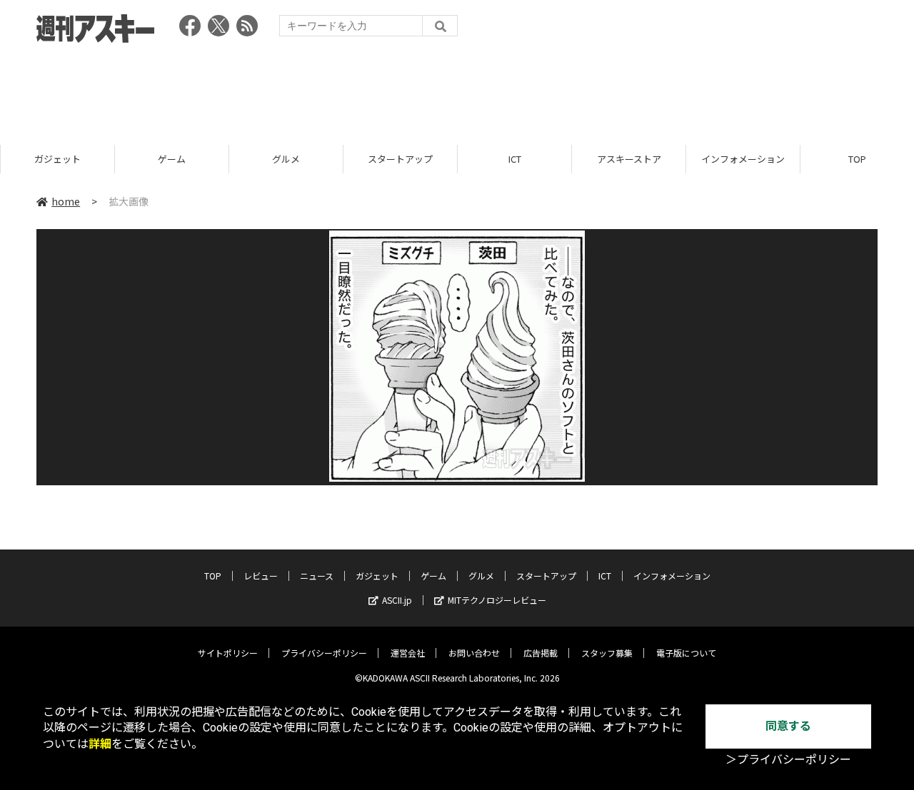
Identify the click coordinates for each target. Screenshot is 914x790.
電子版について (686, 653)
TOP (856, 159)
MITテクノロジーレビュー (497, 600)
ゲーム (171, 159)
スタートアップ (399, 159)
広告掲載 (540, 653)
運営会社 (408, 653)
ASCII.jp (397, 600)
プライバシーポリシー (324, 653)
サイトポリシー (228, 653)
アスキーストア (628, 159)
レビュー (260, 575)
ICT (514, 159)
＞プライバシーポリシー (788, 759)
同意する (788, 726)
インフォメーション (742, 159)
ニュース (316, 575)
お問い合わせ (474, 653)
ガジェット (57, 159)
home (65, 201)
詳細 (100, 744)
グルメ (285, 159)
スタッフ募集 (607, 653)
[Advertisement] (457, 89)
